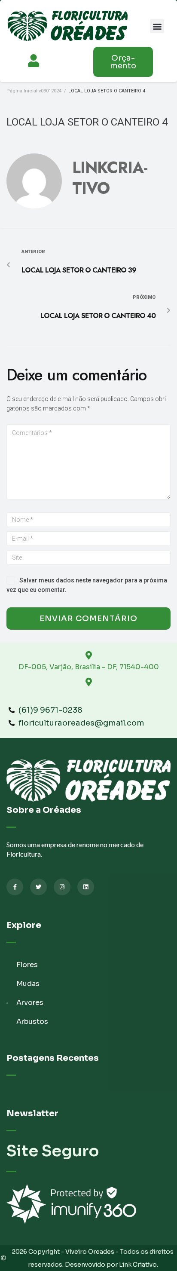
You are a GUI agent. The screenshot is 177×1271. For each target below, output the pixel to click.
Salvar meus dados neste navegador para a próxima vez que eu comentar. (86, 585)
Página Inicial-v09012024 (33, 91)
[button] (157, 26)
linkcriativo (110, 178)
